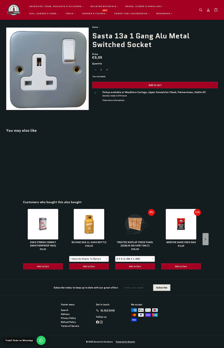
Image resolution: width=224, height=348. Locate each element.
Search (64, 310)
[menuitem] (56, 6)
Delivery (65, 314)
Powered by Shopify (125, 341)
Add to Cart (43, 266)
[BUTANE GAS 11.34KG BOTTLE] (89, 224)
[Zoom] (47, 69)
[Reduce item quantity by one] (95, 69)
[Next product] (206, 239)
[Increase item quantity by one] (107, 69)
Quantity (97, 63)
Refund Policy (68, 322)
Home (95, 27)
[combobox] (89, 259)
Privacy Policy (68, 318)
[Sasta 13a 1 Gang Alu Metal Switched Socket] (22, 164)
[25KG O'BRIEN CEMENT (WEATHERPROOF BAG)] (43, 224)
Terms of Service (70, 326)
